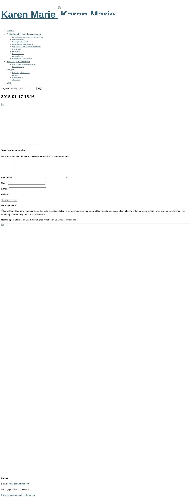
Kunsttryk (15, 75)
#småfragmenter (17, 77)
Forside (10, 30)
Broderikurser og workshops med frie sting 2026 (27, 37)
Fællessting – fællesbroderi (21, 73)
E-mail (4, 189)
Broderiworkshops (18, 67)
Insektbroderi (16, 49)
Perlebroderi (16, 51)
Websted (5, 194)
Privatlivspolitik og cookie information (18, 495)
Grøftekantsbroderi (18, 39)
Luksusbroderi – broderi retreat (22, 58)
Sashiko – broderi (18, 54)
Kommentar (7, 177)
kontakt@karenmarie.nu (18, 484)
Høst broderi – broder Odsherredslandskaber (26, 46)
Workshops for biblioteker (18, 61)
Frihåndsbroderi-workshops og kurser (24, 34)
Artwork (10, 70)
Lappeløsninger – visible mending (23, 44)
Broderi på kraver (17, 56)
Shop (9, 83)
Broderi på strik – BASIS (20, 42)
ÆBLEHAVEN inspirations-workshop (24, 64)
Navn (4, 183)
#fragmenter (16, 80)
